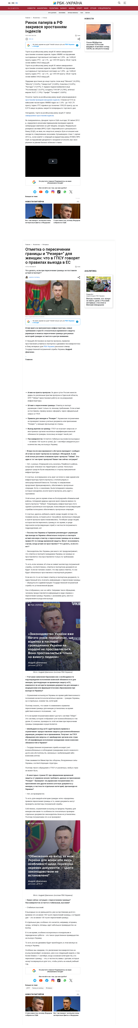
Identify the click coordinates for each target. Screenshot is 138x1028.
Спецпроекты (104, 8)
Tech (81, 12)
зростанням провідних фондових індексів (42, 100)
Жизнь (72, 8)
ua (9, 3)
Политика (53, 8)
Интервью (46, 244)
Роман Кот (89, 294)
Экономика (62, 12)
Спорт (79, 8)
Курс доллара (52, 12)
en (13, 3)
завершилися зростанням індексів (39, 115)
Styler (93, 8)
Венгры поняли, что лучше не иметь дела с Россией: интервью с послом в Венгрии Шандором (98, 302)
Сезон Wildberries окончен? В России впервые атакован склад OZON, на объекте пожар (97, 45)
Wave (86, 8)
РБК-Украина (49, 346)
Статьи (45, 17)
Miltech (87, 12)
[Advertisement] (52, 376)
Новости (31, 8)
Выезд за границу (38, 988)
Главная (27, 17)
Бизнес (63, 8)
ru (17, 3)
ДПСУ (28, 988)
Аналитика (42, 8)
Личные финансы (73, 12)
